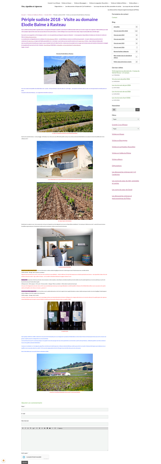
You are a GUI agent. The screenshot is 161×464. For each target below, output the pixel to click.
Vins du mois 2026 (125, 47)
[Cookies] (3, 460)
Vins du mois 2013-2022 (125, 31)
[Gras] (22, 428)
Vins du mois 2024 (125, 39)
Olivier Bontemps (50, 39)
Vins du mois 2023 (125, 35)
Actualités (125, 26)
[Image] (47, 428)
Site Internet (25, 421)
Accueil (23, 15)
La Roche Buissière (77, 45)
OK (138, 109)
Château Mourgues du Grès (30, 37)
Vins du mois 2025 (125, 43)
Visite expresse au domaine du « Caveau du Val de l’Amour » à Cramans (125, 72)
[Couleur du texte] (34, 428)
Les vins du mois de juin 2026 (121, 85)
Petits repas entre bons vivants (125, 61)
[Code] (52, 428)
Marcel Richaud (47, 45)
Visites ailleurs (133, 3)
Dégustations (59, 6)
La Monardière (59, 45)
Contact (114, 17)
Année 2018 (47, 15)
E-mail (23, 413)
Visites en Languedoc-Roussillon (98, 3)
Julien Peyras (31, 41)
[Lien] (42, 428)
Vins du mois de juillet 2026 (121, 79)
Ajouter (24, 462)
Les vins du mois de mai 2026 (121, 91)
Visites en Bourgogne (80, 3)
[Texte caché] (44, 428)
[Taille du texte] (30, 428)
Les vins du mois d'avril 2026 (121, 98)
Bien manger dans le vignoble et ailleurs (125, 56)
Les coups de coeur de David (131, 6)
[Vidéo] (50, 428)
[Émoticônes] (55, 428)
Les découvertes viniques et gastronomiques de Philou (123, 10)
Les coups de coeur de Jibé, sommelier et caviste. (107, 6)
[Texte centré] (39, 428)
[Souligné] (28, 428)
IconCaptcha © (46, 458)
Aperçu (60, 428)
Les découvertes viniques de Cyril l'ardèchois (78, 6)
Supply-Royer (81, 41)
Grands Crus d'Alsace (54, 3)
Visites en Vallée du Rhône (118, 3)
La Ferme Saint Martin (67, 45)
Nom (22, 406)
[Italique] (25, 428)
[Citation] (37, 428)
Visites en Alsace (66, 3)
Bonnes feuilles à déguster (125, 51)
